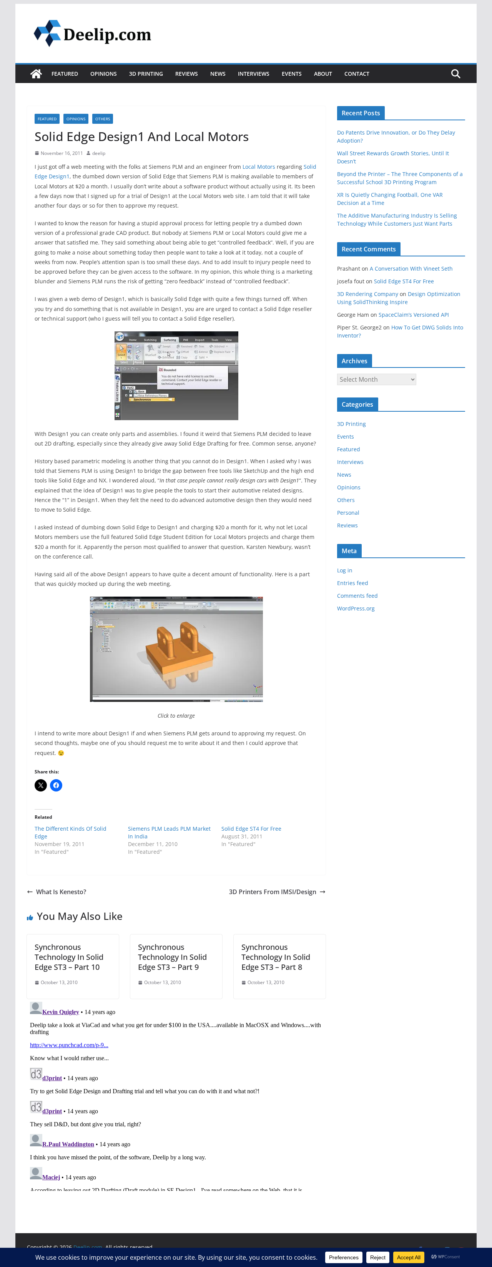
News (218, 73)
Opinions (103, 73)
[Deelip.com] (36, 74)
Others (102, 118)
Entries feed (352, 583)
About (323, 73)
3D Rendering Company (367, 294)
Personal (348, 512)
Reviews (186, 73)
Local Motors (259, 166)
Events (292, 73)
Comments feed (357, 595)
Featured (65, 73)
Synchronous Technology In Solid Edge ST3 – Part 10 (69, 957)
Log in (344, 570)
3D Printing (146, 73)
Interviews (253, 73)
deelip (98, 153)
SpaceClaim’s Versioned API (414, 314)
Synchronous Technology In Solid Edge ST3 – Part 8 (275, 957)
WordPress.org (356, 608)
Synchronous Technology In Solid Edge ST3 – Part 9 (172, 957)
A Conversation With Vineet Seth (411, 268)
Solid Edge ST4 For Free (251, 828)
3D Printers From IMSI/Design (272, 892)
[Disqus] (176, 1095)
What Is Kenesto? (61, 892)
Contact (356, 73)
